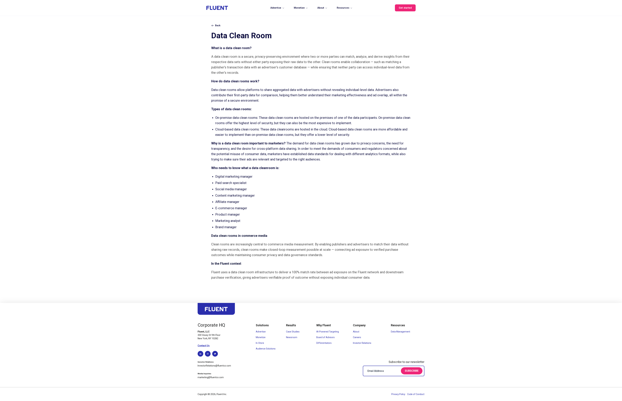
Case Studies (292, 331)
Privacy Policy (398, 394)
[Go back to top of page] (216, 310)
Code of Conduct (415, 394)
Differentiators (324, 343)
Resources (343, 7)
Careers (357, 337)
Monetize (299, 7)
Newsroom (291, 337)
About (320, 7)
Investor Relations (362, 343)
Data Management (400, 331)
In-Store (260, 343)
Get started (405, 7)
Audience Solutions (266, 348)
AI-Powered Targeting (327, 331)
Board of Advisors (325, 337)
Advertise (275, 7)
